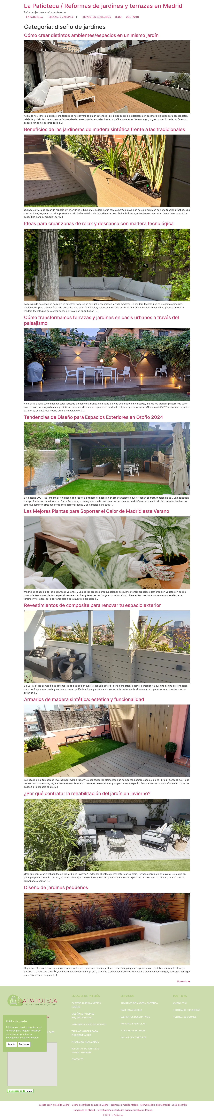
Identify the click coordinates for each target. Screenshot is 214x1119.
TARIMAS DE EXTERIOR (133, 1030)
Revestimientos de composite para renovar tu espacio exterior (92, 605)
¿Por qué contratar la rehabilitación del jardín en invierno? (87, 793)
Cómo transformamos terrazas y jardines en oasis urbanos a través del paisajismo (101, 320)
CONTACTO (132, 16)
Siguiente (183, 981)
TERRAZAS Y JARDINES (60, 16)
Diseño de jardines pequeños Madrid (82, 1015)
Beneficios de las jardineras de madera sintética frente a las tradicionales (104, 129)
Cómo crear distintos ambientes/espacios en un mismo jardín (91, 35)
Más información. (29, 1037)
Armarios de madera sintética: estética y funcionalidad (84, 699)
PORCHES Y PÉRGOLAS (133, 1023)
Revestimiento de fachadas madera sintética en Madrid (124, 1109)
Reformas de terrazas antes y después (85, 1050)
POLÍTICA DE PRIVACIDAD (186, 1010)
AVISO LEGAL (180, 1003)
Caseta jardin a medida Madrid (54, 1104)
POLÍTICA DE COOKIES (185, 1016)
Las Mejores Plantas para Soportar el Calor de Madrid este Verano (96, 511)
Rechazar (24, 1044)
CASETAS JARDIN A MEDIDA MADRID (86, 1005)
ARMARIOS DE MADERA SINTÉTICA (139, 1003)
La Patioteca (117, 1114)
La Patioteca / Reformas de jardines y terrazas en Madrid (103, 5)
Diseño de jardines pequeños (56, 887)
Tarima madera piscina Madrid (155, 1104)
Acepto (12, 1044)
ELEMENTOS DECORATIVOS (135, 1016)
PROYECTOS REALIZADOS (96, 16)
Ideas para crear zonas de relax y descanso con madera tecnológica (99, 223)
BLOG (118, 16)
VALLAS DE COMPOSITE (133, 1037)
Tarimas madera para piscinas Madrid (84, 1033)
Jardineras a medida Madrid (88, 1024)
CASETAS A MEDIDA (131, 1010)
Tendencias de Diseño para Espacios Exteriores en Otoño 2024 (93, 417)
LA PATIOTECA (34, 16)
